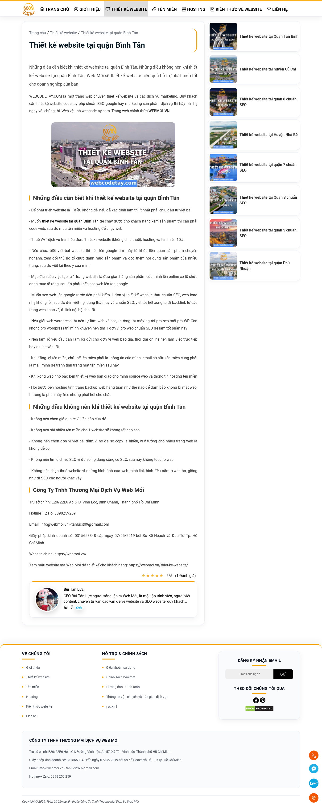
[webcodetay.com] (66, 607)
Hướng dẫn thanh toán (123, 687)
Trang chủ (56, 9)
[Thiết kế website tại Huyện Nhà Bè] (224, 134)
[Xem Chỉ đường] (313, 797)
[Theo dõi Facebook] (256, 702)
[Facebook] (71, 607)
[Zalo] (79, 608)
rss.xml (111, 706)
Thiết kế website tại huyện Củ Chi (267, 69)
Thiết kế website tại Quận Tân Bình (268, 36)
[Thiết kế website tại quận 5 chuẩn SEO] (224, 233)
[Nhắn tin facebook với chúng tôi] (313, 769)
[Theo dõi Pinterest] (262, 702)
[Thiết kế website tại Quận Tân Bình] (224, 36)
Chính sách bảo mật (121, 677)
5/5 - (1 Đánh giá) (181, 575)
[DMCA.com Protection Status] (259, 710)
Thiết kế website (128, 9)
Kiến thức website (39, 706)
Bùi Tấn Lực (74, 589)
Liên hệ (279, 9)
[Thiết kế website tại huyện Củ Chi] (224, 69)
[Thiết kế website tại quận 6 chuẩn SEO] (224, 102)
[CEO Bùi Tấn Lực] (47, 599)
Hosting (195, 9)
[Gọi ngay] (313, 755)
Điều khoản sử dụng (120, 667)
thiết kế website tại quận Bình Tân (70, 221)
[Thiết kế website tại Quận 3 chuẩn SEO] (224, 200)
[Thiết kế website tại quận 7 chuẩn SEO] (224, 167)
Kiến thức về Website (238, 9)
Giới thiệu (89, 9)
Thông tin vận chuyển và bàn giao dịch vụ (136, 697)
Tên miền (167, 9)
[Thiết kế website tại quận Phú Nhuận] (224, 266)
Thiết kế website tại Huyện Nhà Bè (268, 134)
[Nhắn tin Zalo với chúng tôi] (313, 784)
